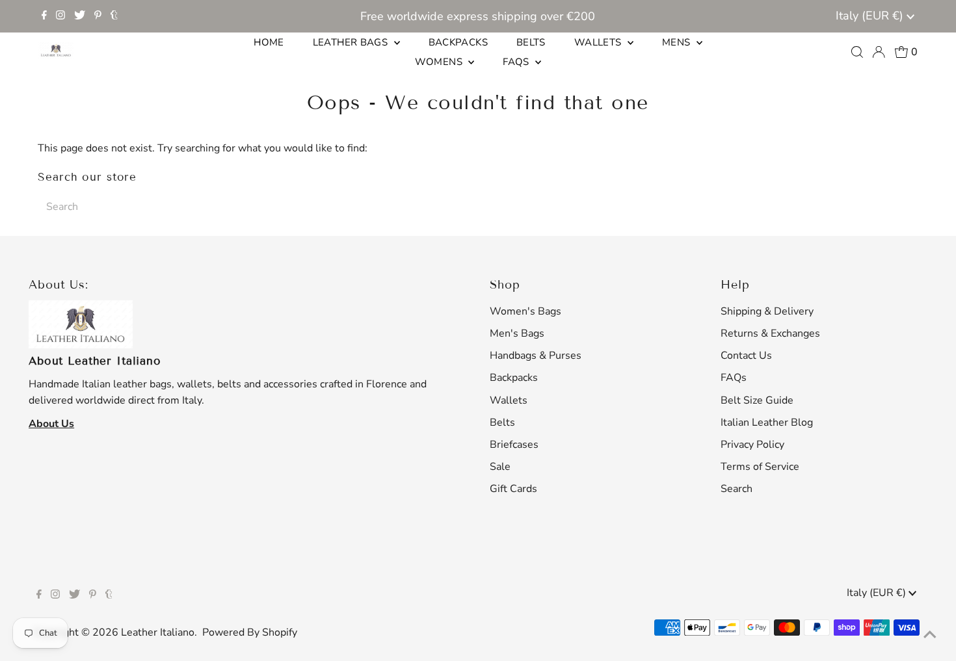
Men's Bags (517, 333)
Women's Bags (525, 311)
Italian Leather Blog (767, 422)
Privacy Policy (752, 444)
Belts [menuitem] (531, 42)
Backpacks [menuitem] (458, 42)
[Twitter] (79, 16)
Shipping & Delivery (767, 311)
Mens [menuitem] (677, 42)
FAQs (734, 377)
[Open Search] (857, 52)
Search (736, 489)
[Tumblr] (114, 16)
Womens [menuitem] (440, 61)
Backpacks (514, 377)
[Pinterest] (98, 16)
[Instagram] (60, 16)
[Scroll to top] (930, 635)
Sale (500, 467)
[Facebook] (44, 16)
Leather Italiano (157, 632)
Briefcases (514, 444)
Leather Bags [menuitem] (352, 42)
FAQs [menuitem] (517, 61)
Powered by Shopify (249, 632)
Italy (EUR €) (871, 15)
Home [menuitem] (269, 42)
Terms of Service (760, 467)
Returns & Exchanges (770, 333)
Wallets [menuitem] (599, 42)
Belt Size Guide (757, 400)
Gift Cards (513, 489)
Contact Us (746, 355)
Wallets (508, 400)
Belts (502, 422)
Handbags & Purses (535, 355)
